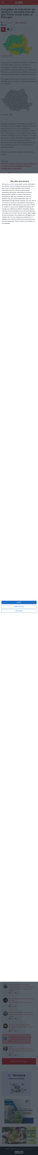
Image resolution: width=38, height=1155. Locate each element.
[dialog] (19, 577)
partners (12, 184)
